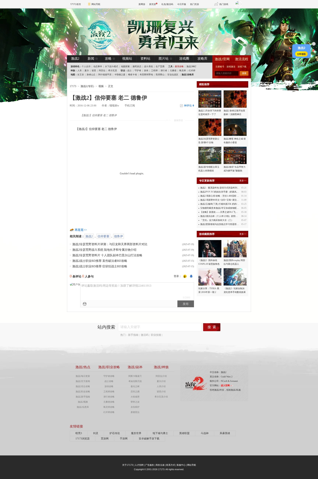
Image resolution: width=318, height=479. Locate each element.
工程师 (154, 70)
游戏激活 (231, 66)
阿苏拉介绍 (161, 376)
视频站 (127, 58)
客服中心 (181, 465)
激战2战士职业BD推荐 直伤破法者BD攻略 (99, 260)
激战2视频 (83, 402)
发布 (186, 303)
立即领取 (301, 54)
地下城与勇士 (160, 433)
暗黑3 (78, 433)
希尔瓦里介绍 (161, 396)
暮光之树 (135, 386)
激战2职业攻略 (83, 391)
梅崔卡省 (132, 74)
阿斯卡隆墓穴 (135, 376)
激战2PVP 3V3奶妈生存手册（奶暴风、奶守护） (224, 192)
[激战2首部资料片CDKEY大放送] (153, 31)
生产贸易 (160, 66)
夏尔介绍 (161, 381)
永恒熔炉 (135, 407)
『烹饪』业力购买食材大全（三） (216, 220)
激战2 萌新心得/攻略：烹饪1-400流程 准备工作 (223, 196)
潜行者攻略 (108, 396)
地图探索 (125, 66)
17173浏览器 (82, 438)
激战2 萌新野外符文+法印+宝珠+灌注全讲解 (221, 200)
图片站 (164, 58)
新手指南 (133, 335)
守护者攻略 (108, 376)
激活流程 (241, 59)
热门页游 (194, 4)
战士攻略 (109, 381)
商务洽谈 (160, 465)
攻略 (108, 58)
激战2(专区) (87, 86)
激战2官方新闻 (83, 381)
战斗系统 (148, 66)
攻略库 (202, 58)
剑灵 (95, 433)
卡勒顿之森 (119, 74)
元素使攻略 (108, 402)
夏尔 (86, 70)
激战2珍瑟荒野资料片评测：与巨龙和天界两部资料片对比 (109, 244)
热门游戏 (223, 4)
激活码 (145, 335)
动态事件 (97, 66)
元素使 (173, 70)
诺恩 (94, 70)
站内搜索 (106, 327)
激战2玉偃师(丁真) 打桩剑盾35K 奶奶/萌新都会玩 (224, 204)
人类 (79, 70)
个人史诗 (86, 66)
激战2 (89, 236)
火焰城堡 (135, 396)
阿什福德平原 (105, 74)
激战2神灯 (191, 66)
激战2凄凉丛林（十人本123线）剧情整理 (220, 216)
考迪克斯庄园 (135, 381)
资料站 (145, 58)
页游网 (105, 438)
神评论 (189, 105)
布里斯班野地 (146, 74)
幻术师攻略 (108, 412)
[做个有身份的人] (185, 276)
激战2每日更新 (83, 376)
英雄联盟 (184, 433)
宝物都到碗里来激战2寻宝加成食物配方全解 (221, 208)
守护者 (138, 70)
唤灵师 (182, 70)
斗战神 (205, 433)
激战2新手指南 (83, 396)
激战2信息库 (83, 407)
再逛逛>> (81, 229)
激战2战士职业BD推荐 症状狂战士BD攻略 (99, 266)
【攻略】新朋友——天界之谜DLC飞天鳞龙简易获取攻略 (227, 212)
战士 (129, 70)
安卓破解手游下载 (149, 438)
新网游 (142, 4)
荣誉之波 (135, 402)
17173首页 (75, 4)
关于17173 (127, 465)
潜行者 (163, 70)
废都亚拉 (135, 412)
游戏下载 (242, 66)
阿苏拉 (102, 70)
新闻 (91, 58)
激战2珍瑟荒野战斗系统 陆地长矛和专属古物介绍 (104, 249)
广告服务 (149, 465)
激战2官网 (222, 59)
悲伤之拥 (135, 391)
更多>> (242, 180)
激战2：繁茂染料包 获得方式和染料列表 (219, 187)
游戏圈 (184, 58)
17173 (73, 86)
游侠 (146, 70)
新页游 (152, 4)
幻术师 (192, 70)
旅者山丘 (91, 74)
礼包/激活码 (167, 4)
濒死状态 (136, 66)
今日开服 (181, 4)
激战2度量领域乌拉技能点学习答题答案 (219, 224)
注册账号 (219, 66)
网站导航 (95, 4)
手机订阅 (130, 105)
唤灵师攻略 (108, 407)
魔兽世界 (136, 433)
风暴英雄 (225, 433)
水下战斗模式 (111, 66)
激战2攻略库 (188, 74)
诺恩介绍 (161, 391)
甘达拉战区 (172, 74)
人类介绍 (161, 386)
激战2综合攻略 (83, 386)
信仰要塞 (103, 236)
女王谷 (80, 74)
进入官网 (225, 385)
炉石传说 (114, 433)
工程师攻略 (108, 391)
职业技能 (156, 335)
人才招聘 (139, 465)
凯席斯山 (160, 74)
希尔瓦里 (112, 70)
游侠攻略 (109, 386)
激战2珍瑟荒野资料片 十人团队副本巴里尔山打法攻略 (107, 255)
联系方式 (170, 465)
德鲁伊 (118, 236)
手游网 (124, 438)
